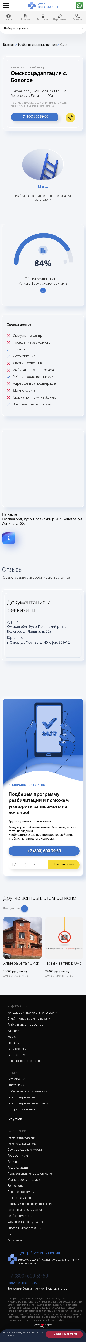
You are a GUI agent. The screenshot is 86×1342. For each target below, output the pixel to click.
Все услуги (16, 1119)
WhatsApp (25, 692)
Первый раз (26, 690)
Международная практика (24, 1180)
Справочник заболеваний (24, 1228)
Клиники (13, 1031)
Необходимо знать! (20, 1216)
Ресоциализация (18, 1167)
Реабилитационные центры (37, 45)
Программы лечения (21, 1109)
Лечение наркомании (21, 1097)
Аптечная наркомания (22, 1192)
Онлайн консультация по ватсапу (29, 1018)
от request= (48, 1325)
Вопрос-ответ (16, 1186)
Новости (13, 1037)
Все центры (11, 908)
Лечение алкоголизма (22, 1143)
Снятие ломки (17, 1085)
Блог (11, 1234)
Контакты (13, 1043)
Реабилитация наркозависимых (28, 1091)
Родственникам (18, 1155)
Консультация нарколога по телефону (32, 1012)
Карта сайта (15, 1240)
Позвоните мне (63, 864)
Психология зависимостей (25, 1210)
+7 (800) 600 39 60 (64, 1334)
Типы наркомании (19, 1198)
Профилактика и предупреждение (30, 1204)
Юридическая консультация (26, 1222)
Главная (8, 45)
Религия (13, 1161)
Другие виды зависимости (25, 1149)
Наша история (16, 1055)
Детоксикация (17, 1079)
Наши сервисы (17, 1049)
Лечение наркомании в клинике (28, 1103)
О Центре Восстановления (24, 1061)
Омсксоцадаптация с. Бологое (65, 45)
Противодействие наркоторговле (30, 1174)
